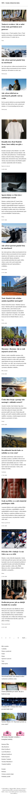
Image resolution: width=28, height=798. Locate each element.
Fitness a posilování (6, 522)
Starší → (24, 637)
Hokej (3, 216)
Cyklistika (4, 472)
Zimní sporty (4, 73)
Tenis (3, 40)
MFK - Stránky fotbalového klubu (11, 3)
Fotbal (3, 421)
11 (18, 637)
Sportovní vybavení (6, 166)
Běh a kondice (5, 370)
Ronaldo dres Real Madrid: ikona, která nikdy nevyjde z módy (12, 144)
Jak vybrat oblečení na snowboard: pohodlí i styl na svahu (12, 95)
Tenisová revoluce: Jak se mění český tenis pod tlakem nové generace (13, 26)
